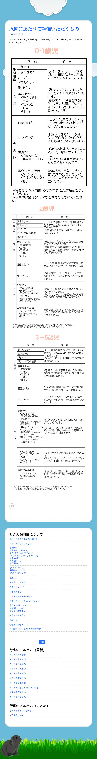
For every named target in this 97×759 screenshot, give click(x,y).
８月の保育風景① (17, 673)
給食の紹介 (15, 558)
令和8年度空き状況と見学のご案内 (25, 629)
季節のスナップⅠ (18, 567)
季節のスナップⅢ (18, 572)
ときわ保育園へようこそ (20, 543)
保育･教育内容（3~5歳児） (22, 553)
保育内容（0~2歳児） (19, 550)
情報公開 (13, 620)
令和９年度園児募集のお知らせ (23, 539)
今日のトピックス (17, 710)
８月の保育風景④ (17, 659)
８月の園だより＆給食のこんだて (24, 687)
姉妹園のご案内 (16, 624)
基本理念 (14, 548)
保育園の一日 (16, 560)
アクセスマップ (16, 587)
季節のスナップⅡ (18, 570)
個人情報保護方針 (17, 615)
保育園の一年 (16, 563)
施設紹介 (13, 577)
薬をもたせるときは (19, 610)
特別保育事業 (15, 591)
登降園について (17, 608)
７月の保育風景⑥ (17, 692)
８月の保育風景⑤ (17, 654)
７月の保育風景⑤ (17, 697)
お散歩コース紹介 (17, 582)
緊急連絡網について (19, 605)
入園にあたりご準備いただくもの (24, 601)
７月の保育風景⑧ (17, 678)
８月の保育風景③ (17, 664)
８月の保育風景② (17, 668)
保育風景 (13, 715)
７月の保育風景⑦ (17, 683)
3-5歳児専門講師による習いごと (24, 555)
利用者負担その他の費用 (20, 596)
